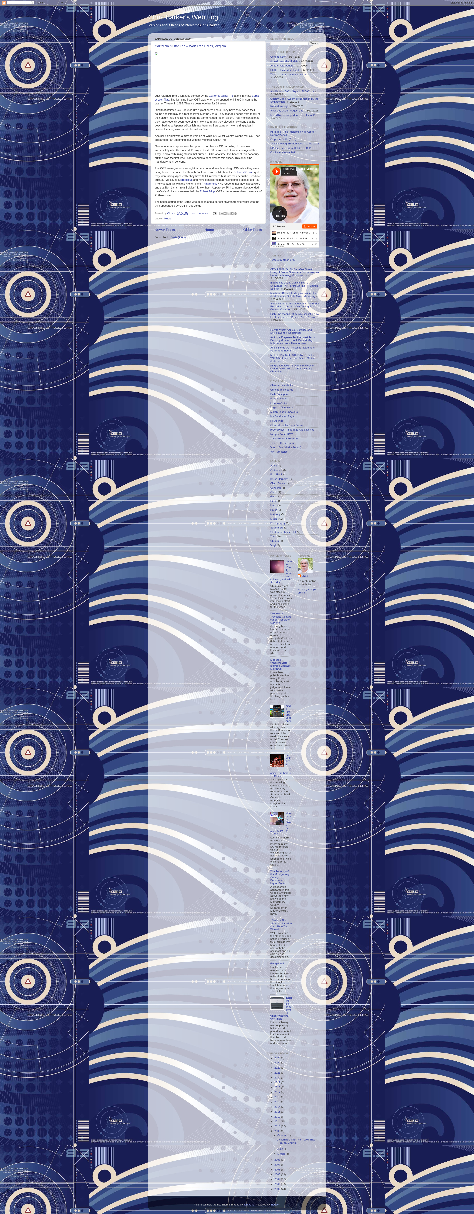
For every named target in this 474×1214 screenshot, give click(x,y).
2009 (277, 1131)
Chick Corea (277, 483)
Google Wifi (277, 963)
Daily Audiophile (279, 394)
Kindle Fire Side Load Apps (288, 713)
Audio (273, 465)
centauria (248, 1204)
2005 (277, 1174)
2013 (277, 1111)
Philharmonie (209, 183)
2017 (277, 1092)
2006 (277, 1169)
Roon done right (279, 106)
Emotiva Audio (278, 403)
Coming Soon (278, 56)
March (281, 1153)
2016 (277, 1097)
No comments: (200, 213)
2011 (277, 1121)
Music (167, 218)
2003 (277, 1184)
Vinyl (273, 545)
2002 (277, 1189)
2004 (277, 1179)
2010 (277, 1126)
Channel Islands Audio (283, 385)
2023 (277, 1063)
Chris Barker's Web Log (183, 17)
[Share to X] (228, 213)
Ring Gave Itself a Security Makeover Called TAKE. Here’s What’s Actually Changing (292, 368)
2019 (277, 1082)
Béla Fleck (276, 474)
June (280, 1149)
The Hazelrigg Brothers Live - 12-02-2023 (294, 143)
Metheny (275, 514)
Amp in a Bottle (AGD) (283, 139)
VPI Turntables (279, 451)
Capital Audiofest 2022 (283, 152)
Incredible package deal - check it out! (292, 115)
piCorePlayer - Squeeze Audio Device (292, 429)
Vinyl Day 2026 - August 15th (287, 110)
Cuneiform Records (281, 389)
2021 (277, 1072)
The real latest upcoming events (289, 74)
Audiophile (276, 470)
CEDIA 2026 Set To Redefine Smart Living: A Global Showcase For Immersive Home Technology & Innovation (294, 272)
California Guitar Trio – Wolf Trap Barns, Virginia (190, 46)
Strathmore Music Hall (283, 532)
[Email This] (221, 213)
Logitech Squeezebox (283, 407)
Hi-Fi (273, 501)
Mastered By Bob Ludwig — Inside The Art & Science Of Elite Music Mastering (293, 295)
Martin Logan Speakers (284, 412)
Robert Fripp (207, 191)
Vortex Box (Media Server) (285, 447)
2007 (277, 1164)
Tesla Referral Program (284, 438)
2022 (277, 1067)
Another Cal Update (281, 65)
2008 (277, 1159)
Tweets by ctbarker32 (283, 260)
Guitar (274, 496)
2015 (277, 1102)
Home (209, 230)
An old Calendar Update (284, 61)
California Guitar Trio (221, 95)
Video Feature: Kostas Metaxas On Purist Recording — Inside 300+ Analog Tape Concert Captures (294, 306)
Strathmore (276, 527)
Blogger (275, 1204)
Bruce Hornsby (279, 479)
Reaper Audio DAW (281, 434)
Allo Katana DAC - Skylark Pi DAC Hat (292, 91)
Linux (273, 505)
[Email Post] (214, 213)
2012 (277, 1116)
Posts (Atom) (178, 237)
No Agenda (276, 420)
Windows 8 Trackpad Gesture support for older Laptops (280, 618)
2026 (277, 1058)
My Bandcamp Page (282, 416)
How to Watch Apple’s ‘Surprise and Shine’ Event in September (291, 331)
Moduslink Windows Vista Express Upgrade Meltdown (280, 664)
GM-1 (273, 492)
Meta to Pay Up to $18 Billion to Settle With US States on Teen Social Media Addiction (292, 358)
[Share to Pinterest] (235, 213)
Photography (277, 523)
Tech (273, 536)
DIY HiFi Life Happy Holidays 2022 (290, 148)
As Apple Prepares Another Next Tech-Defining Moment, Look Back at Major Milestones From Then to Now (292, 340)
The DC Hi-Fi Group (282, 443)
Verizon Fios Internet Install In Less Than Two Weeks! (281, 925)
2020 (277, 1077)
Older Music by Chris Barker (286, 425)
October (282, 1135)
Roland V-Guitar (243, 172)
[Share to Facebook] (232, 213)
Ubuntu (274, 541)
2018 (277, 1087)
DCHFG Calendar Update (285, 70)
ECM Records (278, 398)
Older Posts (252, 230)
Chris (304, 576)
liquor (273, 509)
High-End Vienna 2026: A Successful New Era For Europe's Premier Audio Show (294, 315)
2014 (277, 1106)
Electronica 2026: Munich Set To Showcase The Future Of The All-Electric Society (294, 285)
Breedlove (186, 179)
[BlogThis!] (225, 213)
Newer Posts (165, 230)
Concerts (275, 487)
